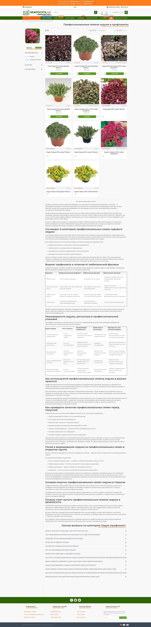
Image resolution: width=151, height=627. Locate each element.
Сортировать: (92, 30)
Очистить (39, 47)
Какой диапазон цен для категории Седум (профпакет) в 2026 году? (72, 576)
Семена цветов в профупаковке (34, 21)
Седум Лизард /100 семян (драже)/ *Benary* (86, 67)
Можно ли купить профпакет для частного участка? (66, 531)
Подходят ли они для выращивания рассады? (64, 538)
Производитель (31, 53)
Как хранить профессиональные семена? (62, 546)
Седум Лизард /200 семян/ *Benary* (58, 152)
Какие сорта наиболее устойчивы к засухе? (62, 554)
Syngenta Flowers (121, 62)
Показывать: (119, 30)
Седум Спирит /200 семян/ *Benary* (86, 191)
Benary (69, 62)
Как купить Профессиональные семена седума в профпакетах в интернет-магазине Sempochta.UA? (85, 557)
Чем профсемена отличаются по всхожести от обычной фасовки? (72, 535)
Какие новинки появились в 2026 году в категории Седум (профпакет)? (74, 561)
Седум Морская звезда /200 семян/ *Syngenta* (114, 67)
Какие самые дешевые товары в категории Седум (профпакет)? (70, 565)
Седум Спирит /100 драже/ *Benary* (58, 191)
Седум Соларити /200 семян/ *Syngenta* (114, 153)
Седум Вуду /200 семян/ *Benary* (114, 109)
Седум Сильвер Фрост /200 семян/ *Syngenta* (86, 110)
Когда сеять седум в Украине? (57, 542)
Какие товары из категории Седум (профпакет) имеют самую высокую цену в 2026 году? (80, 569)
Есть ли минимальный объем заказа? (60, 550)
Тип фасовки (30, 69)
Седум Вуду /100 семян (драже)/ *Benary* (58, 67)
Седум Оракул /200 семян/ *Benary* (86, 152)
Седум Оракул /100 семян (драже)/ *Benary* (58, 110)
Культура (28, 65)
